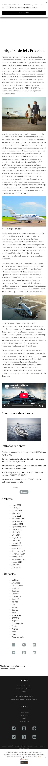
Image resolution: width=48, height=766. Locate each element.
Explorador (16, 596)
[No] (45, 758)
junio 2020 (16, 567)
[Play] (4, 406)
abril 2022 (15, 508)
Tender (14, 626)
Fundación (15, 599)
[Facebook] (14, 728)
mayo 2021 (16, 537)
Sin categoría (17, 623)
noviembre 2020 (18, 554)
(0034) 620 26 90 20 (27, 696)
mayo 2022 (16, 505)
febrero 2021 (16, 546)
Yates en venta (17, 637)
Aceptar (24, 762)
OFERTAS (15, 618)
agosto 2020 (16, 562)
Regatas (14, 621)
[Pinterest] (34, 728)
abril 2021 (15, 540)
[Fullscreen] (43, 406)
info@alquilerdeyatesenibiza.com (27, 699)
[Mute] (40, 406)
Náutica (14, 610)
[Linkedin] (34, 737)
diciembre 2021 (18, 518)
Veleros (14, 629)
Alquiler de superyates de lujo (12, 666)
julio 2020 (15, 565)
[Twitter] (14, 737)
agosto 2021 (16, 529)
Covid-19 (15, 588)
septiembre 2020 (18, 559)
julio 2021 (15, 532)
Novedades (16, 615)
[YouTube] (24, 737)
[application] (24, 395)
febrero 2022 (17, 513)
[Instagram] (24, 728)
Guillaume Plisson (7, 668)
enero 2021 (16, 548)
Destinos (15, 591)
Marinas (14, 607)
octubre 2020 (17, 556)
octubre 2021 (17, 524)
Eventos (14, 594)
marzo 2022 (16, 510)
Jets (13, 604)
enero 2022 (16, 516)
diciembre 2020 (18, 551)
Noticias (14, 612)
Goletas (14, 602)
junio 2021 (15, 535)
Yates (13, 634)
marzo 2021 (16, 543)
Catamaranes (17, 585)
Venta (13, 631)
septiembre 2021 (18, 527)
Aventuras (15, 583)
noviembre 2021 (18, 521)
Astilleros (15, 580)
